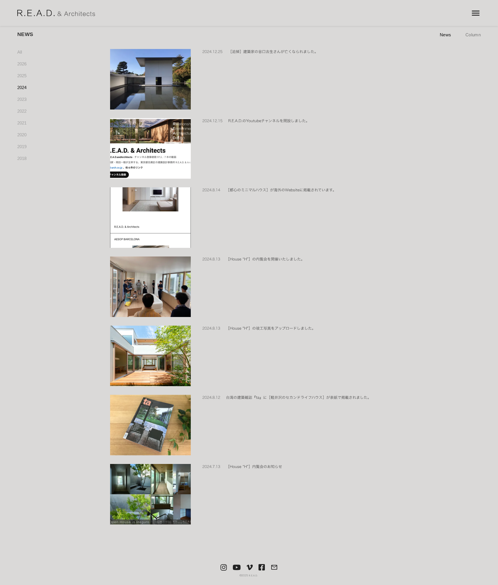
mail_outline (274, 567)
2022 (22, 111)
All (19, 52)
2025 (22, 75)
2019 (22, 146)
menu (476, 13)
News (445, 34)
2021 (22, 122)
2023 (22, 99)
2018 (22, 158)
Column (473, 34)
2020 (22, 134)
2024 (22, 87)
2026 (22, 63)
